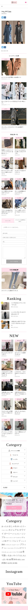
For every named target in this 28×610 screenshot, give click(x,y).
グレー (19, 534)
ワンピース (15, 455)
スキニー (7, 537)
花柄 (8, 563)
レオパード (11, 552)
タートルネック (18, 537)
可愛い (4, 555)
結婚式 (23, 559)
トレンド (16, 541)
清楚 (9, 559)
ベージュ (16, 548)
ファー (18, 544)
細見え (19, 559)
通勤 (16, 563)
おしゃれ (13, 526)
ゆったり (20, 526)
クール (14, 534)
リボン (7, 552)
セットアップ (15, 463)
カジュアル (13, 530)
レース (16, 552)
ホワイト (22, 548)
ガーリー (8, 534)
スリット (12, 537)
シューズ (15, 481)
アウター (15, 468)
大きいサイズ (13, 556)
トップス (15, 459)
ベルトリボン (10, 548)
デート (9, 541)
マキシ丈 (4, 552)
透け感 (12, 563)
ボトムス (15, 476)
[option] (14, 281)
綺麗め (4, 563)
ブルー (5, 548)
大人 (20, 555)
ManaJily (14, 507)
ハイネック (8, 544)
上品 (20, 552)
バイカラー (13, 544)
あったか (5, 526)
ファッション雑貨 (15, 450)
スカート (15, 472)
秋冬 (15, 559)
